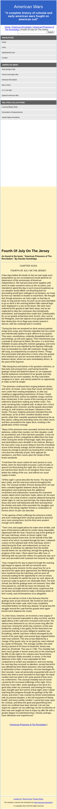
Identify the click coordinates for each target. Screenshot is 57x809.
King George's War (8, 69)
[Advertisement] (28, 151)
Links (4, 47)
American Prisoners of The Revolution (28, 725)
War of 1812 (6, 85)
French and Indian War (10, 74)
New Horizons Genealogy (43, 802)
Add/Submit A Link (8, 53)
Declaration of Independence (12, 112)
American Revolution (22, 27)
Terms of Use (27, 799)
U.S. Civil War (7, 90)
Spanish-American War (10, 95)
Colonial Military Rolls (10, 107)
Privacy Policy (38, 799)
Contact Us (17, 799)
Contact (4, 58)
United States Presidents (11, 117)
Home (7, 27)
